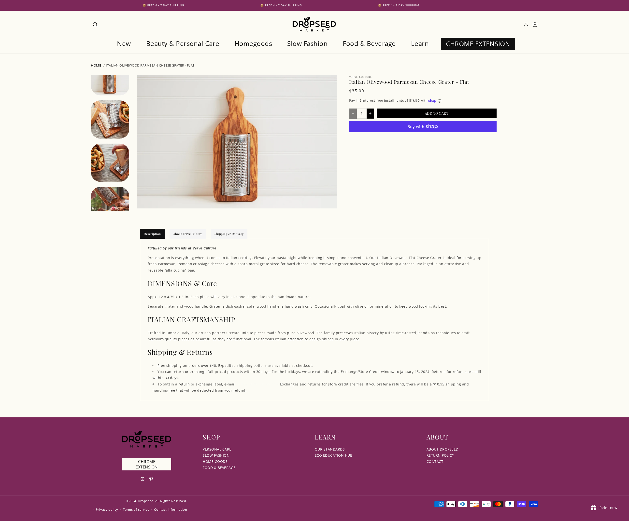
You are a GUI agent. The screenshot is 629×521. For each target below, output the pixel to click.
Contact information (170, 509)
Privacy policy (107, 509)
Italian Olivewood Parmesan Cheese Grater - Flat (150, 65)
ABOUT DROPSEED (442, 449)
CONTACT (435, 461)
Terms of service (136, 509)
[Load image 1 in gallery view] (110, 76)
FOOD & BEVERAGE (219, 467)
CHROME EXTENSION (147, 464)
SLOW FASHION (216, 455)
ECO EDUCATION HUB (334, 455)
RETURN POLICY (440, 455)
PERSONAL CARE (217, 449)
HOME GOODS (215, 461)
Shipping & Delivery (229, 234)
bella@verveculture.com (258, 384)
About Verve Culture (187, 234)
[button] (95, 24)
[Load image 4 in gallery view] (110, 206)
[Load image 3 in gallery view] (110, 163)
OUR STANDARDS (330, 449)
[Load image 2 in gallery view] (110, 119)
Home (96, 65)
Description (152, 234)
